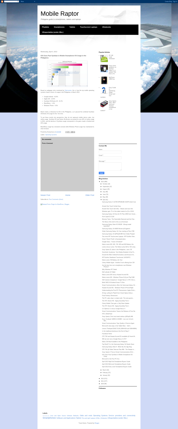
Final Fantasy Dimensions (110, 295)
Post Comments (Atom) (56, 199)
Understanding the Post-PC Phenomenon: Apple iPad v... (119, 290)
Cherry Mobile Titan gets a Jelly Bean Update (115, 303)
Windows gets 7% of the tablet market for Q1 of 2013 (118, 211)
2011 (102, 381)
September (106, 186)
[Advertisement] (77, 42)
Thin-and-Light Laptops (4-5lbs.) (91, 418)
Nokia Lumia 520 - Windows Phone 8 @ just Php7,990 (118, 277)
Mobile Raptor (60, 13)
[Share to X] (70, 132)
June (104, 194)
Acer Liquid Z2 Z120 (108, 216)
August (105, 189)
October (105, 184)
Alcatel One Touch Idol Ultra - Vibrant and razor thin (117, 208)
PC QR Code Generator (112, 57)
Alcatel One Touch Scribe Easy (111, 206)
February (105, 372)
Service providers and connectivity (122, 415)
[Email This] (66, 132)
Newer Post (45, 195)
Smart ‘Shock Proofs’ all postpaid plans (114, 239)
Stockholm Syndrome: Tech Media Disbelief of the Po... (118, 252)
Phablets (45, 27)
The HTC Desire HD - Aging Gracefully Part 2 (115, 301)
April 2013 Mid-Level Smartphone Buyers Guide (116, 364)
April (104, 199)
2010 (102, 383)
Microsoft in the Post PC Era (110, 359)
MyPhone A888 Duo (112, 78)
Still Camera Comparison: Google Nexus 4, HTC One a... (119, 280)
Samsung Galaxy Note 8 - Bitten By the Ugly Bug (117, 347)
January (105, 375)
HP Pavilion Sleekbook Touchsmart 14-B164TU (116, 257)
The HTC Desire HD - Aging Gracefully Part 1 (115, 306)
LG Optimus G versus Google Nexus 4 (113, 308)
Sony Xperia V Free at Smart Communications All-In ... (118, 352)
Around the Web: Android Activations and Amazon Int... (118, 254)
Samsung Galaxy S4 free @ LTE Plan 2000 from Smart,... (119, 214)
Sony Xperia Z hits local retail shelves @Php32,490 (117, 316)
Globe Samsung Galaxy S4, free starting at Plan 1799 (118, 231)
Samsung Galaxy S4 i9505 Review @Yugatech (116, 228)
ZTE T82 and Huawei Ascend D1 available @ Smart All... (119, 336)
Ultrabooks (106, 27)
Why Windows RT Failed (109, 269)
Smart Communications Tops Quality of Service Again (118, 323)
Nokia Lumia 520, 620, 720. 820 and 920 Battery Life (118, 244)
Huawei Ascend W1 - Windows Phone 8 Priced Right (117, 287)
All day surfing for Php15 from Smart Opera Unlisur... (118, 293)
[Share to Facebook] (72, 132)
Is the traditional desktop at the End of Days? (115, 331)
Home (67, 195)
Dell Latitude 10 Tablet (108, 272)
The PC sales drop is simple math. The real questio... (118, 298)
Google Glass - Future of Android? (112, 241)
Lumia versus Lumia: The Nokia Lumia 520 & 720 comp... (119, 247)
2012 (102, 378)
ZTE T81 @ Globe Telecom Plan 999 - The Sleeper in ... (119, 349)
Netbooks (76, 415)
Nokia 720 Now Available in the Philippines (114, 341)
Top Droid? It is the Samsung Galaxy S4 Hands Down (118, 344)
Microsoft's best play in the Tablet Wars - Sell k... (117, 326)
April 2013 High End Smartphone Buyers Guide (116, 361)
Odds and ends (86, 415)
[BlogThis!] (68, 132)
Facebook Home (107, 333)
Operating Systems (51, 134)
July (104, 191)
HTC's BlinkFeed (107, 314)
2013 (102, 181)
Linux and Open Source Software (61, 415)
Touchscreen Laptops (88, 27)
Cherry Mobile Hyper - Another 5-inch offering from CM (118, 262)
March (105, 370)
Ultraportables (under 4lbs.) (52, 32)
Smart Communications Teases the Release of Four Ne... (119, 311)
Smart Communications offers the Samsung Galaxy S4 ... (119, 285)
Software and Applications (66, 418)
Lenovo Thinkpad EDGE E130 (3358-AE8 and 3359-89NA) (119, 328)
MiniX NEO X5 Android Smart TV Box (113, 282)
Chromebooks (46, 415)
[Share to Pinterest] (74, 132)
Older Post (89, 195)
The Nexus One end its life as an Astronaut (115, 222)
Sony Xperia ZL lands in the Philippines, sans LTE (117, 249)
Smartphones (59, 27)
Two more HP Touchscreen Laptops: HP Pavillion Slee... (119, 236)
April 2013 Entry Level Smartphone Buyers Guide (116, 366)
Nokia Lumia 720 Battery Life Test (112, 260)
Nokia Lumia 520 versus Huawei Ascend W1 (115, 274)
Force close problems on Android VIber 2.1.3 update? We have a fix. (112, 69)
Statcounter (68, 90)
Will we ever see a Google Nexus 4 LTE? (114, 339)
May (104, 197)
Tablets (72, 27)
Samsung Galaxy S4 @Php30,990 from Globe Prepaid (118, 234)
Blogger (97, 423)
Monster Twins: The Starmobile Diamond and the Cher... (118, 219)
